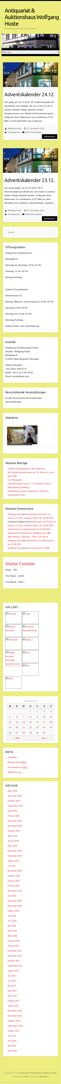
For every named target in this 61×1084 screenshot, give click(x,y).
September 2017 (15, 966)
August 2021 (13, 861)
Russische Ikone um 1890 (38, 548)
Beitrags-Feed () (17, 762)
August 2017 (13, 971)
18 (51, 722)
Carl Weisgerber (15, 480)
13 (17, 722)
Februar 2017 (14, 1001)
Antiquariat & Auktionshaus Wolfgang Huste (32, 17)
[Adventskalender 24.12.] (30, 74)
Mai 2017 (12, 986)
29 (30, 732)
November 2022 (15, 851)
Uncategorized (14, 132)
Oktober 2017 (14, 961)
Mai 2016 (12, 1046)
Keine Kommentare (33, 132)
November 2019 (15, 891)
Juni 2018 (12, 921)
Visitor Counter (20, 563)
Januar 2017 (13, 1006)
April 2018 (12, 931)
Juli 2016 (12, 1036)
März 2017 (12, 996)
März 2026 (12, 791)
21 (23, 727)
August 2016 (13, 1031)
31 (44, 732)
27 (17, 732)
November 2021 (15, 856)
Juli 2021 (12, 866)
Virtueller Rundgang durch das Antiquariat (26, 468)
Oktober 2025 (14, 801)
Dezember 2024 (15, 821)
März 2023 (12, 846)
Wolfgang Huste (14, 128)
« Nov (17, 738)
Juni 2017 (12, 981)
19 (10, 727)
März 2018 (12, 936)
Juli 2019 (12, 896)
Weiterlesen (49, 136)
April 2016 (12, 1051)
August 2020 (13, 881)
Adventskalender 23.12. (29, 180)
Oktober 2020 (14, 876)
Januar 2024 (13, 841)
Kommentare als (17, 767)
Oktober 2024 (14, 831)
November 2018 (15, 906)
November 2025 (15, 796)
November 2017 (15, 956)
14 (23, 722)
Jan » (44, 738)
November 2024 (15, 826)
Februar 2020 (14, 886)
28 (23, 732)
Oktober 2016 (14, 1021)
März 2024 (12, 836)
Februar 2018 (14, 941)
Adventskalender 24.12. (29, 94)
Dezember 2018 (15, 901)
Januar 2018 (13, 946)
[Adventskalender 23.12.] (30, 160)
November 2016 (15, 1016)
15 (30, 722)
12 (10, 722)
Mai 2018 (12, 926)
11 (51, 717)
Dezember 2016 (15, 1011)
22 (30, 727)
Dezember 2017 (15, 951)
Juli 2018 (12, 916)
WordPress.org (14, 772)
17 (44, 722)
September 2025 (15, 806)
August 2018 (13, 911)
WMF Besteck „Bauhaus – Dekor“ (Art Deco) (28, 537)
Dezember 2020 (15, 871)
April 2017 (12, 991)
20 (17, 727)
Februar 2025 (14, 816)
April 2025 (12, 811)
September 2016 (15, 1026)
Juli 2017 (12, 976)
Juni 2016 (12, 1041)
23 (37, 727)
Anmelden (12, 757)
